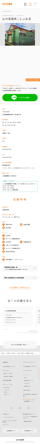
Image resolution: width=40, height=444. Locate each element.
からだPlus (27, 383)
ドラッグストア (27, 370)
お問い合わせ (27, 390)
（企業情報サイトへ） (29, 400)
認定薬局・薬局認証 (8, 376)
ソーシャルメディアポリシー (9, 417)
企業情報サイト (11, 430)
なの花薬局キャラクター (30, 366)
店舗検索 (5, 362)
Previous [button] (3, 329)
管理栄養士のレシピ (28, 380)
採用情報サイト (29, 430)
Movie (25, 377)
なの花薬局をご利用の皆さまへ (20, 287)
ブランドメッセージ (28, 362)
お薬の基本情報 (7, 380)
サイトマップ (5, 424)
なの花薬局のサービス (9, 366)
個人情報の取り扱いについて (29, 414)
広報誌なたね (27, 386)
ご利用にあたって (6, 414)
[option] (17, 317)
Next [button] (7, 329)
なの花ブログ (7, 387)
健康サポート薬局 (8, 373)
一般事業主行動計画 (27, 421)
